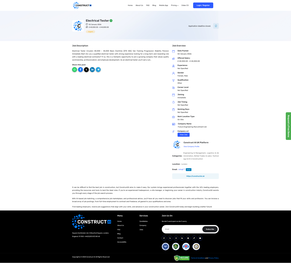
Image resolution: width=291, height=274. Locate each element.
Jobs (141, 230)
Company (142, 225)
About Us (139, 5)
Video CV (185, 5)
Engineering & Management (194, 153)
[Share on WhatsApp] (74, 69)
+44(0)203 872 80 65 (92, 236)
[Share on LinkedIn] (92, 69)
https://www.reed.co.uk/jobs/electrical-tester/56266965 (184, 135)
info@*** (182, 169)
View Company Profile (191, 147)
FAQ (147, 5)
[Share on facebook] (80, 69)
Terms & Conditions (198, 258)
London (184, 164)
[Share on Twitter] (86, 69)
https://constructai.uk (195, 176)
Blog (154, 5)
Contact (120, 238)
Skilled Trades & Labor (203, 156)
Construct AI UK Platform (196, 142)
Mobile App (163, 5)
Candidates (143, 221)
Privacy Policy (213, 258)
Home (130, 5)
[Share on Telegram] (98, 69)
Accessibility (121, 242)
